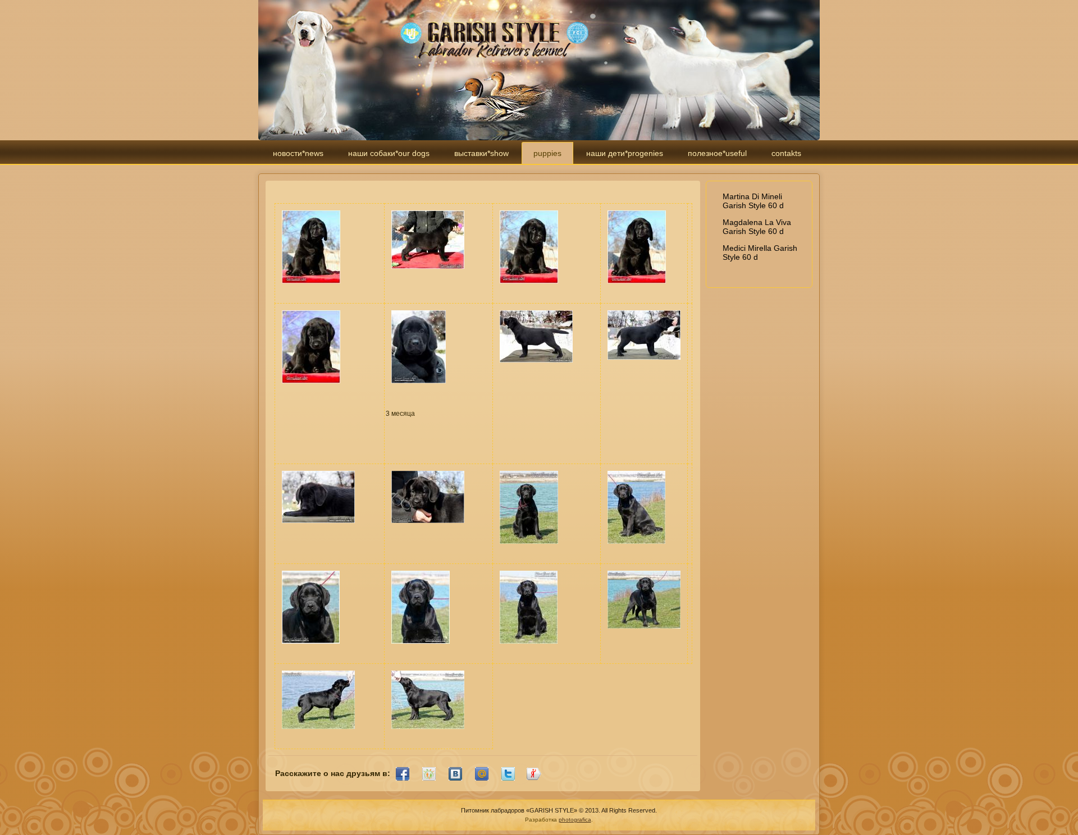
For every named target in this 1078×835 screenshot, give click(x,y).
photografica (575, 819)
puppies (547, 153)
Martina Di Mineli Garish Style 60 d (753, 201)
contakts (786, 153)
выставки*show (481, 153)
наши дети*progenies (624, 153)
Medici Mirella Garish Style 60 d (760, 252)
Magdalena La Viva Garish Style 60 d (757, 227)
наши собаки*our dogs (389, 153)
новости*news (298, 153)
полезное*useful (717, 153)
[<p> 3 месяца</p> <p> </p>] (418, 387)
